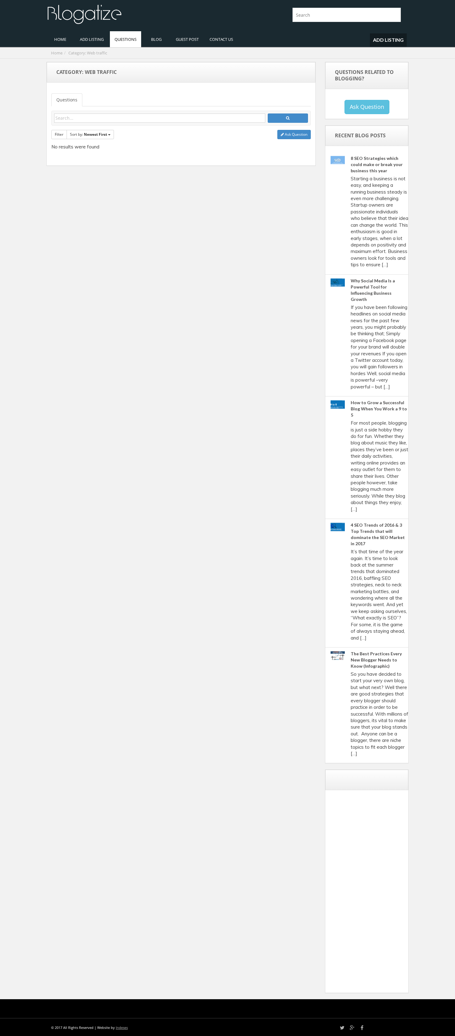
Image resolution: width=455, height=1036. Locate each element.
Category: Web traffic (87, 53)
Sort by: (88, 134)
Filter (59, 134)
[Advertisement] (376, 894)
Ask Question (295, 134)
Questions (66, 100)
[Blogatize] (134, 13)
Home (57, 53)
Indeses (122, 1027)
